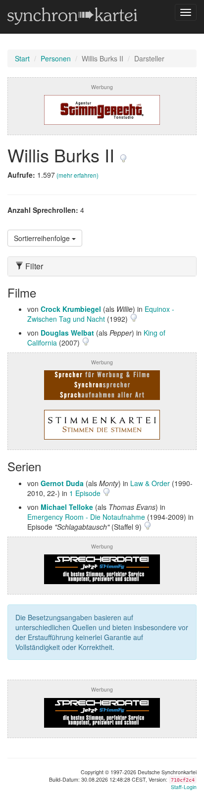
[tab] (102, 266)
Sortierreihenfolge (43, 238)
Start (22, 58)
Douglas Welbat (67, 333)
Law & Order (150, 483)
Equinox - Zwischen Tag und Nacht (100, 314)
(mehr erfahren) (77, 175)
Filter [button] (33, 266)
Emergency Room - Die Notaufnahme (86, 517)
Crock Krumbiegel (71, 309)
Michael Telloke (67, 507)
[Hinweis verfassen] (123, 154)
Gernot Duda (62, 483)
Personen (56, 58)
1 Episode (85, 493)
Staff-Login (184, 787)
